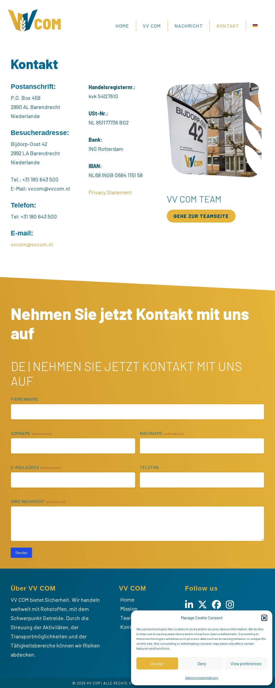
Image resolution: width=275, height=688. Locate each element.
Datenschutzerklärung (201, 677)
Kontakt (227, 26)
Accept (157, 663)
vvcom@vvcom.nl (32, 244)
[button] (264, 617)
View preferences (246, 663)
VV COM (152, 26)
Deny (201, 663)
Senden (21, 552)
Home (122, 26)
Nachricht (189, 26)
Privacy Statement (110, 192)
